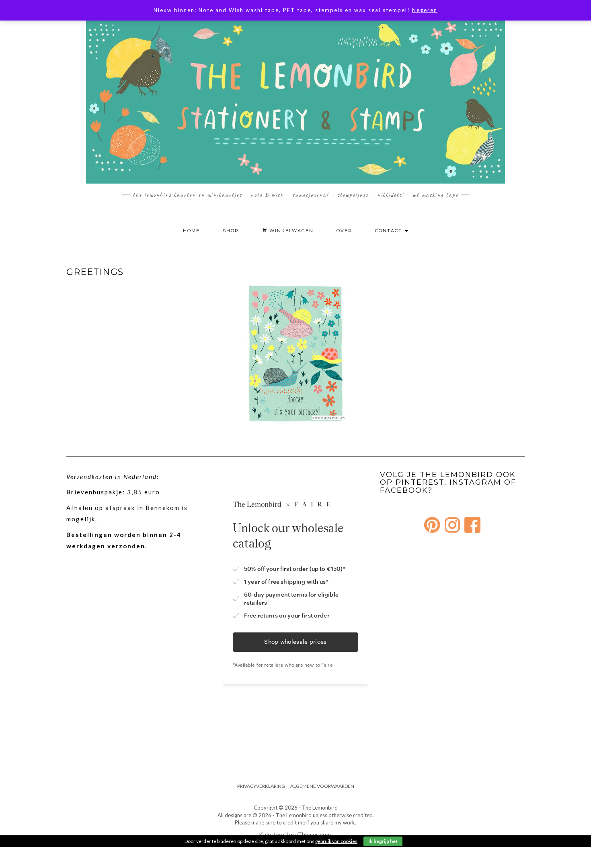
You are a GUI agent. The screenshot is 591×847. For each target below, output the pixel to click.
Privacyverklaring (261, 786)
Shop (231, 230)
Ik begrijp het (383, 841)
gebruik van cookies (336, 841)
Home (191, 230)
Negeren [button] (424, 10)
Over (344, 230)
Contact (389, 230)
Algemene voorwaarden (322, 786)
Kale (265, 834)
